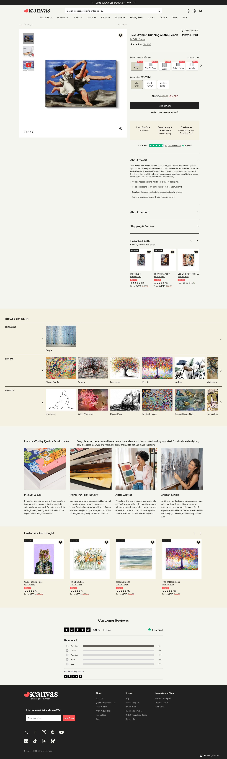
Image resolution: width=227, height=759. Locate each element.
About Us (99, 699)
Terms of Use (101, 715)
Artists (104, 17)
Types (90, 17)
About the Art (138, 160)
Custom (163, 17)
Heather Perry (29, 584)
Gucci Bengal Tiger (33, 581)
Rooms (118, 17)
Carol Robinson (76, 584)
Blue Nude (135, 273)
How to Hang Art (132, 703)
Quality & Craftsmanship (105, 703)
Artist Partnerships (103, 711)
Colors (151, 17)
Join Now (69, 718)
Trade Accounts (161, 703)
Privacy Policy (101, 707)
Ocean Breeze (123, 581)
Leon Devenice (168, 584)
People (30, 25)
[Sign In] (194, 10)
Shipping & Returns (142, 226)
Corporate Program (163, 699)
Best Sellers (46, 17)
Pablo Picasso (135, 276)
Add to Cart (165, 105)
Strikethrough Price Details (136, 715)
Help (127, 699)
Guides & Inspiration (134, 711)
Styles (76, 17)
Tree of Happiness (171, 581)
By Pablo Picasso (137, 39)
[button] (137, 66)
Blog (97, 719)
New (175, 17)
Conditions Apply (186, 133)
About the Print (139, 212)
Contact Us (130, 719)
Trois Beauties (77, 581)
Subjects (61, 17)
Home (21, 25)
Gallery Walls (136, 17)
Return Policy (131, 707)
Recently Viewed (211, 755)
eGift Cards (159, 707)
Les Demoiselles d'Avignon (188, 273)
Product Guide (193, 58)
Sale (184, 17)
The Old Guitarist (162, 273)
